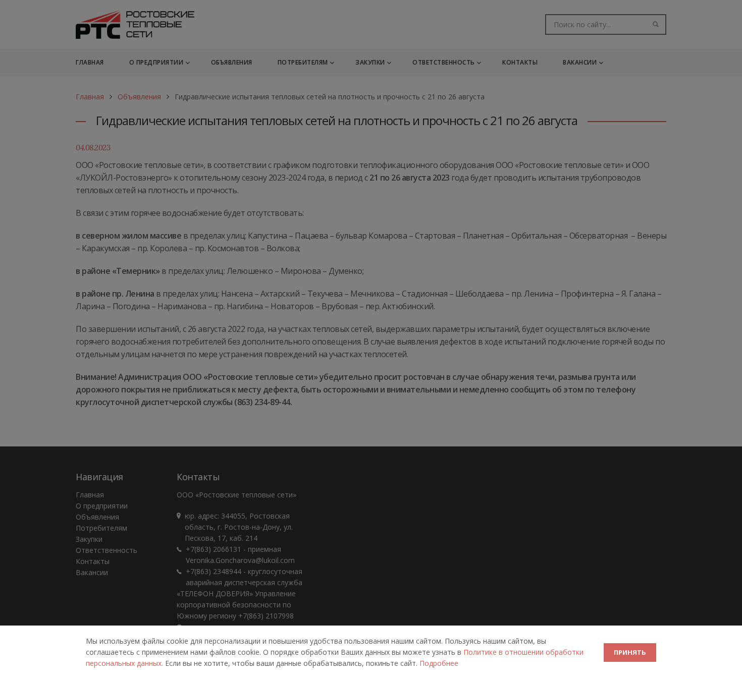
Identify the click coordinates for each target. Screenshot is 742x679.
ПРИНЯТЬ (630, 652)
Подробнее (438, 663)
